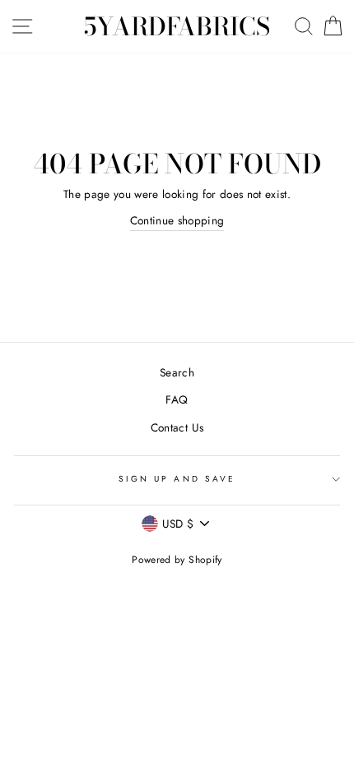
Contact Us (177, 427)
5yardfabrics (177, 26)
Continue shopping (177, 220)
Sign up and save (177, 479)
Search (177, 372)
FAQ (176, 399)
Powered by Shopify (176, 559)
